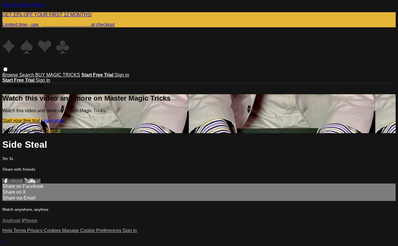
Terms (20, 230)
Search (27, 74)
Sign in (122, 74)
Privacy (35, 230)
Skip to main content (23, 4)
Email (34, 180)
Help (7, 230)
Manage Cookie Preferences (92, 230)
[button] (5, 69)
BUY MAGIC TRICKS (57, 74)
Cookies (53, 230)
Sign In (43, 80)
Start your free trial (21, 120)
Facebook (13, 180)
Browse (10, 74)
